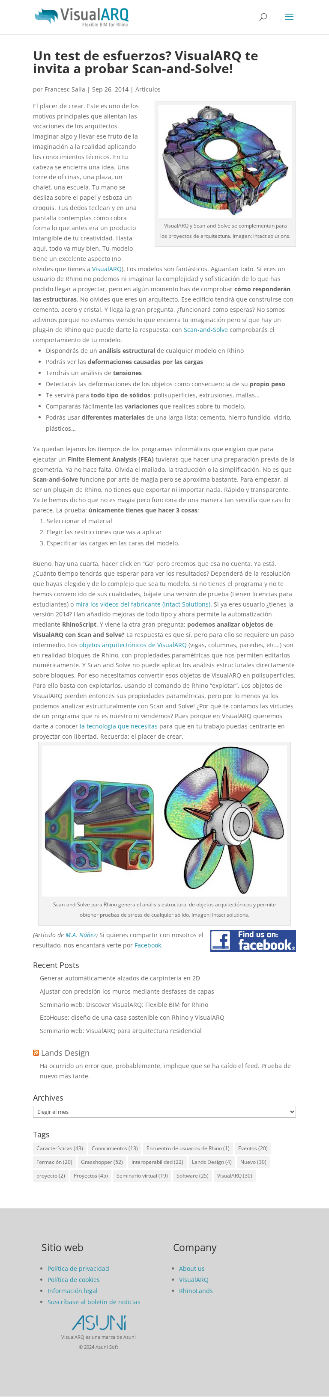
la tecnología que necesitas (119, 726)
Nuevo (253, 1162)
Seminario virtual (142, 1175)
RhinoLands (196, 1291)
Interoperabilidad (157, 1162)
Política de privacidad (78, 1268)
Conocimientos (115, 1148)
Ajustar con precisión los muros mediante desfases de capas (127, 991)
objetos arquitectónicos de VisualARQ (133, 645)
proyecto (50, 1175)
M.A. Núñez (81, 935)
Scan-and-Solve (206, 330)
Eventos (253, 1148)
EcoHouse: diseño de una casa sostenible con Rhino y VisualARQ (132, 1017)
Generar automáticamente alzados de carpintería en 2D (120, 978)
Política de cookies (74, 1280)
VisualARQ (107, 269)
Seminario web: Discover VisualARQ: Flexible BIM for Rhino (124, 1004)
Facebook (148, 945)
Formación (54, 1162)
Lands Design (65, 1053)
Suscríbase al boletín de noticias (94, 1302)
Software (192, 1175)
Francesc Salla (65, 89)
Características (59, 1148)
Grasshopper (102, 1162)
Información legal (73, 1291)
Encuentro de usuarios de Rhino (188, 1148)
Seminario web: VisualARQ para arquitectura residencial (121, 1031)
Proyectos (91, 1175)
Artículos (148, 89)
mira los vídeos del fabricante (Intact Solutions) (142, 604)
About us (192, 1268)
